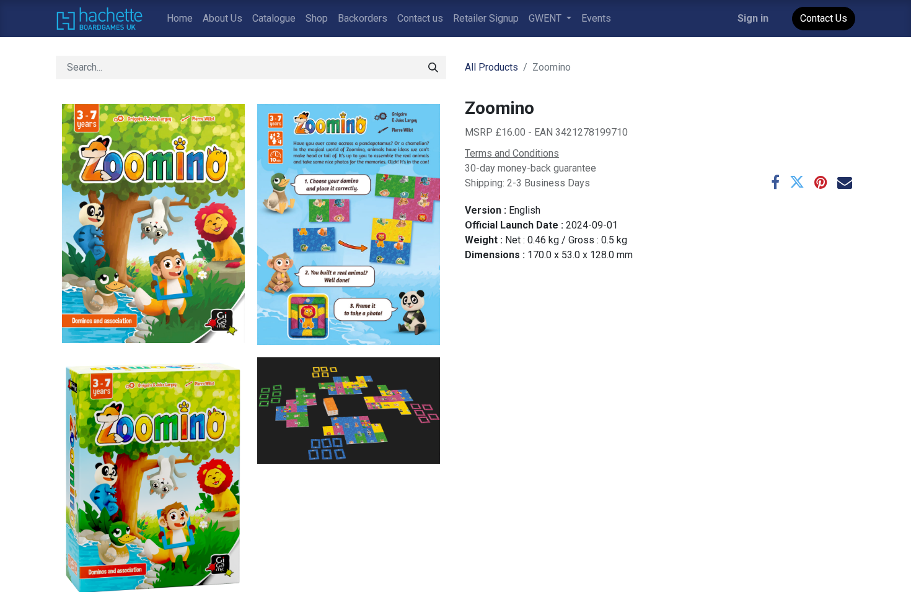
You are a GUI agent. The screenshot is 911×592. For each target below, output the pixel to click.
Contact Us (823, 18)
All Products (491, 67)
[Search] (433, 67)
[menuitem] (180, 18)
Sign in (752, 18)
